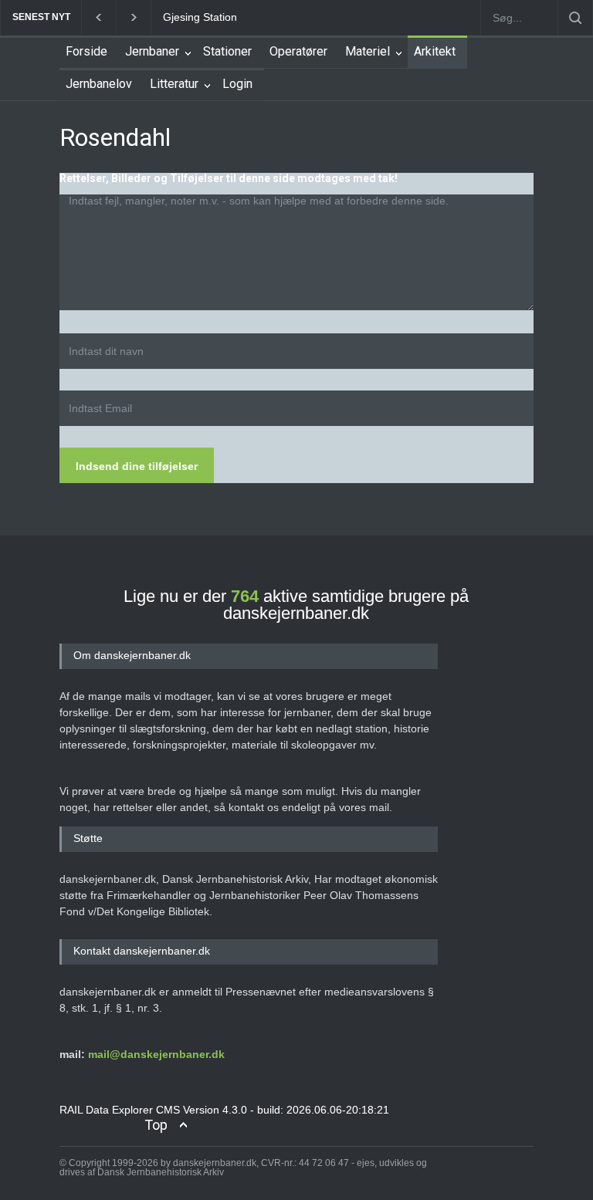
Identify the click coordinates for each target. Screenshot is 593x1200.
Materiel (367, 51)
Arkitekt (435, 51)
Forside (86, 51)
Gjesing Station (200, 17)
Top (156, 1125)
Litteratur (174, 83)
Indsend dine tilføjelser (137, 466)
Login (237, 83)
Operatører (298, 51)
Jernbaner (152, 51)
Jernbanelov (99, 83)
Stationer (227, 51)
